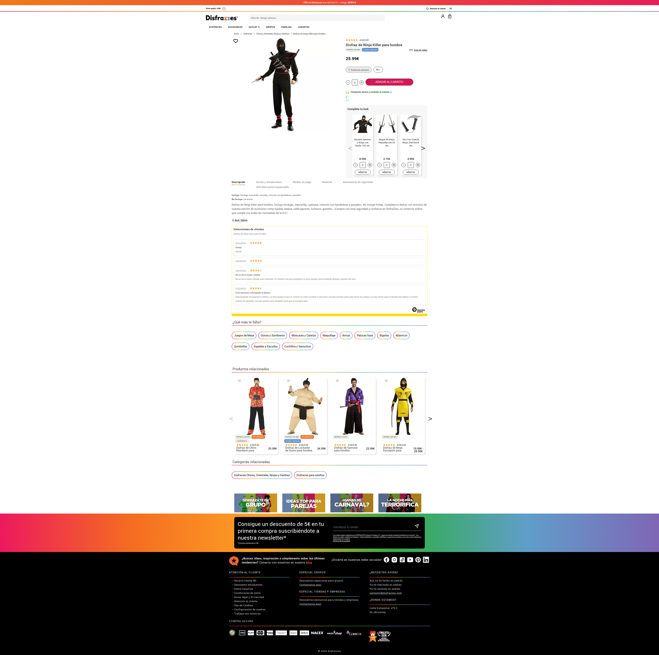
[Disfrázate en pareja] (303, 511)
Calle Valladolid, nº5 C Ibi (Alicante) (384, 610)
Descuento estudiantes (248, 584)
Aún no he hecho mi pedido (386, 580)
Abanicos (401, 335)
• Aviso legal (240, 597)
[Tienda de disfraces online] (222, 18)
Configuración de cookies (250, 609)
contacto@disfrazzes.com (386, 593)
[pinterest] (418, 560)
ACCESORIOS (235, 27)
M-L (378, 69)
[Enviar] (416, 526)
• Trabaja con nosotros (247, 613)
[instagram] (394, 560)
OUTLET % (254, 27)
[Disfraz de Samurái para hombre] (336, 381)
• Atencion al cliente (245, 601)
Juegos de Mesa (244, 335)
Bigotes (384, 335)
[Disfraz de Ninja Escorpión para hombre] (385, 381)
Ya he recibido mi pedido (385, 588)
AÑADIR (362, 172)
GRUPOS (270, 27)
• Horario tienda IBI (244, 580)
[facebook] (386, 560)
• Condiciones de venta (247, 593)
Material (327, 182)
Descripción (238, 182)
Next (422, 146)
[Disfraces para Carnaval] (351, 511)
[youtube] (410, 560)
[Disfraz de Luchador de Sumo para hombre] (288, 381)
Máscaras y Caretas (304, 335)
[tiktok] (402, 560)
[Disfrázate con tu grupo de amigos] (255, 511)
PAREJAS (286, 27)
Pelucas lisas (365, 335)
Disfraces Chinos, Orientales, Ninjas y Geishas (262, 475)
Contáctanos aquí (310, 584)
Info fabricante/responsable (272, 187)
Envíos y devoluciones (269, 182)
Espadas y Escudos (266, 346)
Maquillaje (329, 335)
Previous (349, 146)
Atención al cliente (437, 8)
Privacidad (257, 597)
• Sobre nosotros (243, 588)
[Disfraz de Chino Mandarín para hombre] (239, 381)
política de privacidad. (341, 541)
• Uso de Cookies (243, 605)
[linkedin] (426, 560)
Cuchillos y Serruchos (297, 346)
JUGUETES (304, 27)
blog (309, 562)
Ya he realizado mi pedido (386, 584)
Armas (346, 335)
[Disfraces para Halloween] (399, 511)
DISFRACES (215, 27)
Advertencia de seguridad (358, 182)
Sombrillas (240, 346)
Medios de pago (302, 182)
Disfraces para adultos (310, 475)
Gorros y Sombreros (273, 335)
